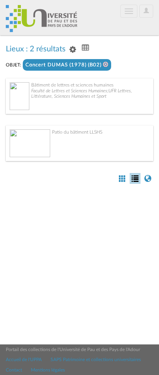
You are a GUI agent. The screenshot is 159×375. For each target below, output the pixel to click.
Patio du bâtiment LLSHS (77, 132)
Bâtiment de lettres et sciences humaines (72, 85)
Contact (14, 370)
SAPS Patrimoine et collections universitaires (96, 359)
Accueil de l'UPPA (24, 359)
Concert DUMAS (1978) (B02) (64, 65)
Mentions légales (48, 370)
